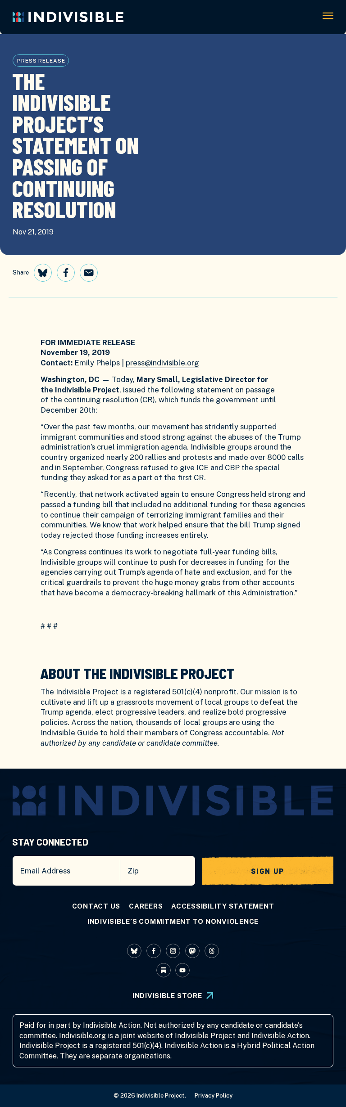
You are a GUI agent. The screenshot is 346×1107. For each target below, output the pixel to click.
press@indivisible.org (162, 362)
